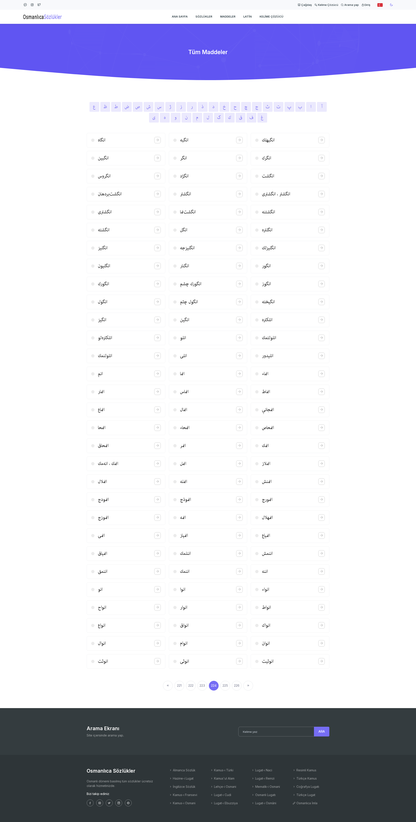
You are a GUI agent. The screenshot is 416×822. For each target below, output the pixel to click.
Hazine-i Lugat (182, 778)
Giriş (367, 4)
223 (202, 685)
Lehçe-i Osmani (224, 786)
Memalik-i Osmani (267, 786)
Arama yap (351, 4)
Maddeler (228, 16)
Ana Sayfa (180, 16)
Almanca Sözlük (183, 770)
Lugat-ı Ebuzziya (225, 803)
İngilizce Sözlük (183, 786)
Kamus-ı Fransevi (184, 795)
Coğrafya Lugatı (307, 786)
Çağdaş (306, 4)
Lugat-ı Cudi (222, 795)
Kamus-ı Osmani (183, 803)
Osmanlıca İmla (306, 803)
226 (236, 685)
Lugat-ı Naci (263, 770)
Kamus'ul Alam (223, 778)
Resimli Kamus (306, 770)
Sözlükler (203, 16)
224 (213, 685)
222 (190, 685)
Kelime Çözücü (327, 4)
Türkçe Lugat (305, 795)
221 (179, 685)
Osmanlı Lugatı (265, 795)
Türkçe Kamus (306, 778)
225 (225, 685)
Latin (247, 16)
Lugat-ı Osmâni (265, 803)
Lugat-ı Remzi (264, 778)
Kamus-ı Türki (223, 770)
